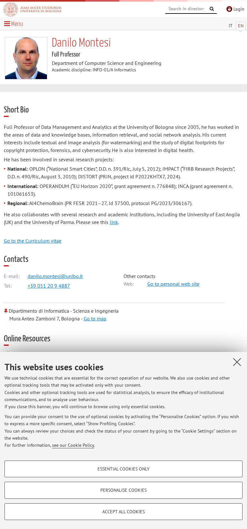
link (114, 222)
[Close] (237, 362)
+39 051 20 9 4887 (49, 285)
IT (231, 26)
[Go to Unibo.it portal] (32, 9)
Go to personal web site (173, 284)
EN (240, 26)
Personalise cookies (123, 490)
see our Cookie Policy (73, 445)
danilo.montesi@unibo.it (55, 276)
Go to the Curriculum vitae (32, 241)
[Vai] (212, 9)
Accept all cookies (123, 512)
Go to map (95, 318)
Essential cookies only (123, 469)
